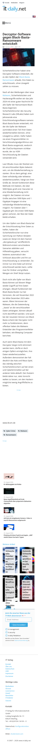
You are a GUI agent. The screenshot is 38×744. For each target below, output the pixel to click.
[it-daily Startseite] (18, 9)
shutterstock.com (17, 734)
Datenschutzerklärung (21, 640)
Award (7, 693)
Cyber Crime (10, 431)
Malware (6, 95)
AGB (7, 671)
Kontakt (8, 664)
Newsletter (9, 695)
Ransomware (11, 435)
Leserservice (9, 691)
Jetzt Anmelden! (19, 625)
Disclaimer (9, 676)
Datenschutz (9, 669)
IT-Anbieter (9, 698)
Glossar (8, 689)
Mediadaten (9, 686)
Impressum (9, 673)
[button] (6, 23)
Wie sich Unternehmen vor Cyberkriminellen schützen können (27, 590)
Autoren (8, 701)
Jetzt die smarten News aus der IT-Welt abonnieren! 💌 (17, 614)
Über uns (8, 666)
